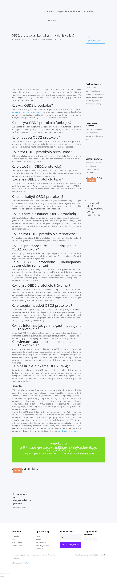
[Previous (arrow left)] (1, 576)
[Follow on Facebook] (86, 539)
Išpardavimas (17, 542)
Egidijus (17, 39)
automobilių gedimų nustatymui (26, 112)
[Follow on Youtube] (95, 539)
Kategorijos (16, 539)
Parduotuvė (16, 536)
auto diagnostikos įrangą (67, 431)
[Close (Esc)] (1, 573)
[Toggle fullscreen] (5, 573)
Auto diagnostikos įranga (42, 39)
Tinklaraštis (88, 11)
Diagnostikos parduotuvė (68, 11)
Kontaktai (51, 20)
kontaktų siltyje (87, 453)
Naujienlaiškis (41, 542)
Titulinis (51, 11)
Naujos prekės (17, 545)
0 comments (58, 39)
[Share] (3, 573)
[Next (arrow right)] (3, 576)
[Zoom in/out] (8, 573)
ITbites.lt (26, 563)
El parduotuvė (94, 38)
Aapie (38, 536)
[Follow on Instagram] (90, 539)
